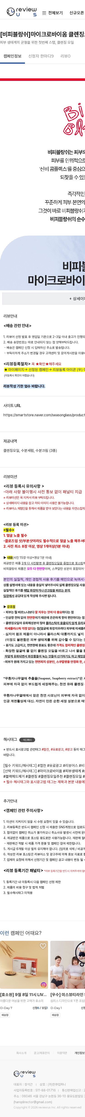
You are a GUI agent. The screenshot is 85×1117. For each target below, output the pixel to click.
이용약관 (62, 1053)
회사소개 (21, 1053)
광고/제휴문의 (42, 1053)
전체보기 (55, 12)
